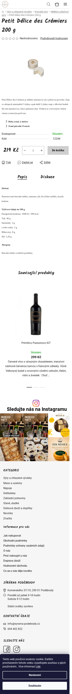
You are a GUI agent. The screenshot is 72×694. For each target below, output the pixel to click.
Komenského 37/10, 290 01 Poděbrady (31, 590)
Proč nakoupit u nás (15, 555)
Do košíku (58, 150)
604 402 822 (15, 628)
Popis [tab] (22, 177)
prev (3, 310)
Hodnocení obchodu (15, 565)
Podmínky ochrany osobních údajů (23, 545)
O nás (6, 550)
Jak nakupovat (12, 535)
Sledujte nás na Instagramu (37, 409)
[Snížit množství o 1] (24, 150)
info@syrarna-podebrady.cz (24, 623)
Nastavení (35, 675)
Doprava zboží (11, 560)
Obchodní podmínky (15, 540)
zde (38, 666)
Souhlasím (34, 685)
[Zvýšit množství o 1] (41, 150)
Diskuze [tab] (48, 177)
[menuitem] (17, 478)
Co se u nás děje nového (17, 570)
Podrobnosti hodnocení (54, 38)
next (68, 310)
